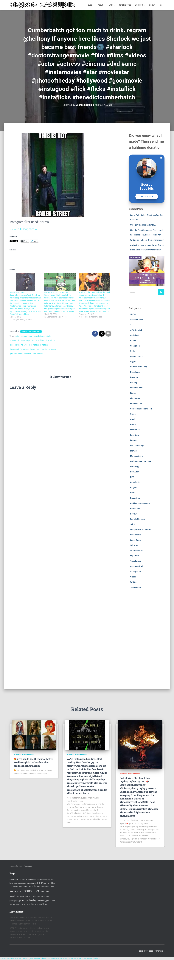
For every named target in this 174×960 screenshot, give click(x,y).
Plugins (133, 487)
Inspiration (135, 430)
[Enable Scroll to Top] (168, 954)
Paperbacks (135, 482)
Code (132, 351)
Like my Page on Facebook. (21, 866)
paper (47, 896)
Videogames (135, 571)
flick (47, 340)
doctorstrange (24, 340)
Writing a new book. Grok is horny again (147, 240)
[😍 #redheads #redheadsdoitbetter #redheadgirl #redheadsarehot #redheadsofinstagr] (34, 735)
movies (33, 896)
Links (111, 5)
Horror (133, 424)
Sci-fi (132, 524)
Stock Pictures (136, 550)
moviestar (52, 349)
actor (17, 336)
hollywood (25, 345)
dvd (32, 340)
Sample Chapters (137, 519)
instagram (24, 349)
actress (24, 336)
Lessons (133, 440)
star (34, 354)
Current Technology (138, 367)
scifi (31, 904)
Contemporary (136, 356)
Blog (90, 5)
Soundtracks (135, 535)
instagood (14, 349)
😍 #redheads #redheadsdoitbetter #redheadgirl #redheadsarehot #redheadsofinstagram (33, 762)
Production (135, 498)
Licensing (139, 5)
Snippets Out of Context (140, 529)
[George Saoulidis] (42, 4)
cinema (13, 340)
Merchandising (136, 456)
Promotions (135, 508)
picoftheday (41, 901)
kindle (12, 896)
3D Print (133, 314)
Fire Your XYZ (136, 403)
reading (12, 904)
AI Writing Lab (136, 330)
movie (44, 349)
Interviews (134, 435)
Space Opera (135, 540)
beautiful (36, 880)
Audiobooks (135, 335)
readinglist (19, 904)
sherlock (27, 354)
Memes (133, 451)
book (52, 880)
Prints (132, 493)
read (53, 901)
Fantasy (133, 382)
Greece (133, 414)
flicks (52, 340)
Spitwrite (134, 545)
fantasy (44, 883)
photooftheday (16, 354)
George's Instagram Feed (31, 331)
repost (26, 904)
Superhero (134, 556)
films (42, 340)
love (16, 896)
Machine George (137, 445)
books (11, 883)
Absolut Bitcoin (136, 319)
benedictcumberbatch (43, 336)
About (100, 5)
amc (30, 336)
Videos (133, 577)
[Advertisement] (147, 641)
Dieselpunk (135, 372)
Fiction (133, 393)
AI (131, 325)
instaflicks (44, 345)
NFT (132, 477)
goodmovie (15, 345)
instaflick (35, 345)
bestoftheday (45, 880)
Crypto (133, 361)
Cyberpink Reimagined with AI (143, 225)
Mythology (134, 466)
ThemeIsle (160, 951)
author (30, 880)
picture (48, 901)
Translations (135, 561)
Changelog (135, 346)
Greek (132, 419)
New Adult (134, 472)
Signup (152, 5)
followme (16, 886)
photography (14, 901)
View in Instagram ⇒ (24, 229)
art (26, 879)
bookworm (18, 883)
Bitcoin (133, 340)
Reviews (133, 514)
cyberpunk (33, 883)
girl (20, 886)
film (37, 340)
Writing (133, 582)
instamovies (35, 349)
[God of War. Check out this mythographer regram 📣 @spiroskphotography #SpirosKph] (140, 744)
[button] (93, 5)
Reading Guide (125, 5)
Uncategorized (136, 566)
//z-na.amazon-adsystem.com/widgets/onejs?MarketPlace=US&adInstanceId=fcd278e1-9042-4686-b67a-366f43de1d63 (51, 958)
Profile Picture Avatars (140, 503)
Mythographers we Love (140, 461)
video (39, 904)
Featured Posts (136, 388)
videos (40, 354)
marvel (21, 896)
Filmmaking (135, 398)
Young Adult (135, 587)
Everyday (134, 377)
